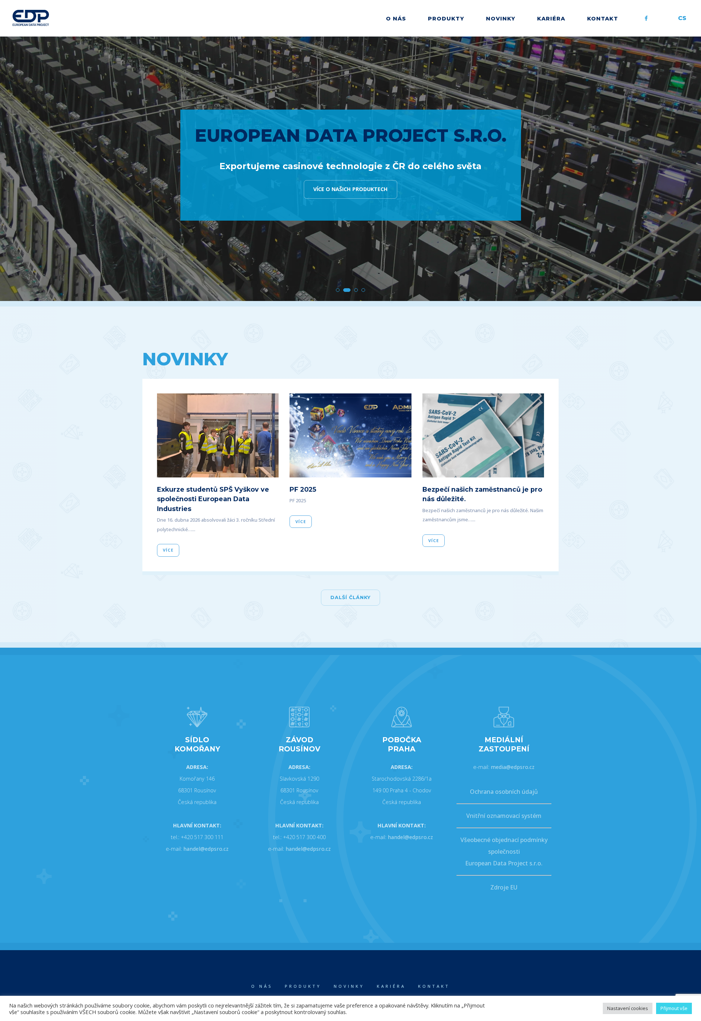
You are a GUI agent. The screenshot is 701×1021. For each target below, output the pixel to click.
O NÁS (396, 18)
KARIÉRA (551, 18)
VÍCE (168, 550)
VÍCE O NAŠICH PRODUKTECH (350, 189)
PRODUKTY (446, 18)
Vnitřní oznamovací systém (503, 816)
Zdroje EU (503, 887)
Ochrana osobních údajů (504, 792)
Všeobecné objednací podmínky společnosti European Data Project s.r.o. (504, 851)
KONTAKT (602, 18)
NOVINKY (500, 18)
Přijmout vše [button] (673, 1008)
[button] (338, 290)
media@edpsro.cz (513, 766)
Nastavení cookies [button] (627, 1008)
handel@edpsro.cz (206, 848)
